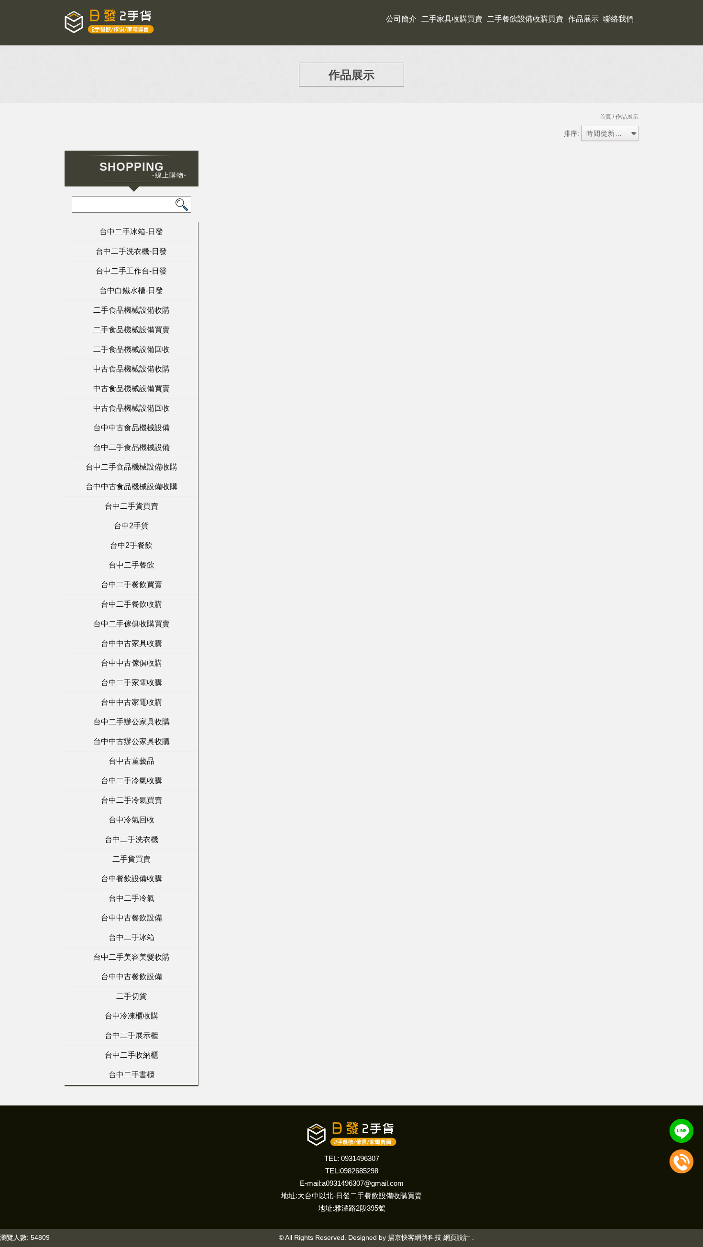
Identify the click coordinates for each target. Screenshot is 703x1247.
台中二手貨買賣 (131, 506)
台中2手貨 (131, 526)
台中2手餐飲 (131, 545)
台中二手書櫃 (131, 1075)
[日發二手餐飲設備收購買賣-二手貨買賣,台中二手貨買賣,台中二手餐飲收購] (109, 22)
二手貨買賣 (131, 859)
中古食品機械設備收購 (131, 369)
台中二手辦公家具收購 (131, 722)
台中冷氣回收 (131, 820)
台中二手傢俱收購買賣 (131, 624)
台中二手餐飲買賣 (131, 584)
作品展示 (583, 19)
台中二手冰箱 (131, 937)
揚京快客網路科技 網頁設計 (429, 1237)
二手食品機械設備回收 (131, 349)
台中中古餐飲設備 (131, 918)
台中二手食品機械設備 (131, 447)
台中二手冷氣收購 (131, 781)
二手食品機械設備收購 (131, 310)
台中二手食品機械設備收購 (131, 467)
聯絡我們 (618, 19)
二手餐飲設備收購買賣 (525, 19)
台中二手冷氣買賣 (131, 800)
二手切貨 (131, 996)
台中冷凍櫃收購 (131, 1016)
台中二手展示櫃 (131, 1035)
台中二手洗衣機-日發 (131, 251)
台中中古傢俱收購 (131, 663)
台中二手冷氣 (131, 898)
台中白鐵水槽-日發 (131, 290)
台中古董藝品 (131, 761)
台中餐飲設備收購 (131, 879)
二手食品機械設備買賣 (131, 330)
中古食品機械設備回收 (131, 408)
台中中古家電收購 (131, 702)
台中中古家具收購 (131, 643)
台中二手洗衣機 (131, 839)
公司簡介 (401, 19)
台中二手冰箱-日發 (131, 232)
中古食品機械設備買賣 (131, 388)
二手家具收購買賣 (452, 19)
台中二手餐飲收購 (131, 604)
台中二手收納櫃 (131, 1055)
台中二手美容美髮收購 (131, 957)
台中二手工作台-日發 (131, 271)
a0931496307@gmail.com (363, 1183)
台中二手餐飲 (131, 565)
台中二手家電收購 (131, 682)
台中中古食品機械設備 (131, 428)
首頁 (605, 116)
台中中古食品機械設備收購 (131, 486)
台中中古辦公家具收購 (131, 741)
